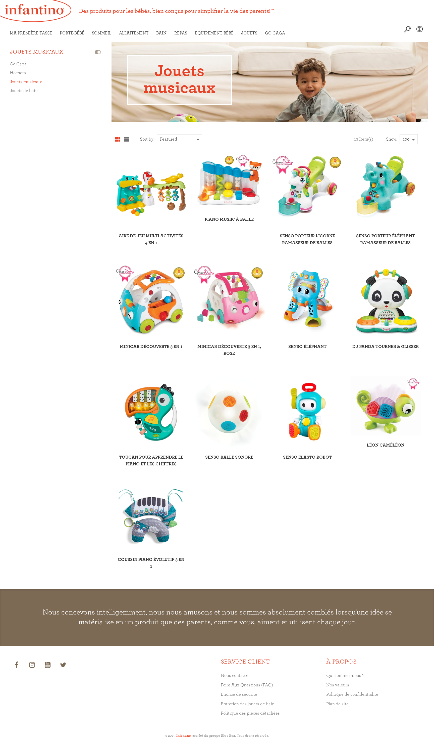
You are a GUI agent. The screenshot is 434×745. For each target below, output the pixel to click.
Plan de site (337, 704)
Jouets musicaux (26, 82)
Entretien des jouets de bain (248, 704)
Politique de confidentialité (352, 694)
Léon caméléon (385, 445)
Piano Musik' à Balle (229, 219)
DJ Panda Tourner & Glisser (385, 346)
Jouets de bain (24, 91)
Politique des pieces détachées (250, 713)
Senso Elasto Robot (307, 457)
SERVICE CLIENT (245, 662)
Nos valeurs (337, 685)
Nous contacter (235, 675)
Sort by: (147, 139)
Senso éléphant (307, 346)
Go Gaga (18, 64)
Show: (391, 139)
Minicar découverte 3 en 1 (151, 346)
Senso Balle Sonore (229, 457)
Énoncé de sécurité (239, 694)
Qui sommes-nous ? (345, 675)
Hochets (18, 73)
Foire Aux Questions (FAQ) (247, 685)
